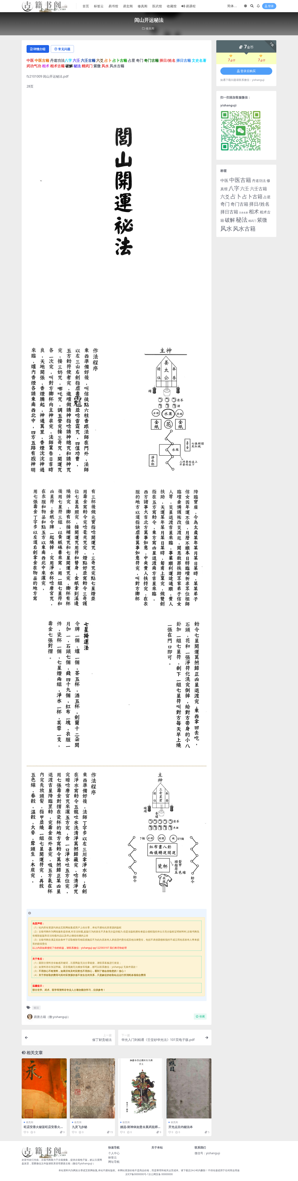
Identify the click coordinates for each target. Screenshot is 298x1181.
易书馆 (113, 6)
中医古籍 (240, 180)
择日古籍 (229, 212)
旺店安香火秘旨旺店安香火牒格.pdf (43, 1128)
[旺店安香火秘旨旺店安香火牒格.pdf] (44, 1088)
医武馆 (157, 6)
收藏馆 (172, 6)
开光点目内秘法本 (180, 1127)
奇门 (225, 204)
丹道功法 (259, 180)
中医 (224, 180)
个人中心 (114, 1153)
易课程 (191, 6)
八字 (233, 188)
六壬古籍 (258, 188)
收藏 (202, 1016)
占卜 (235, 196)
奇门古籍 (239, 204)
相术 (254, 211)
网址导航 (114, 1162)
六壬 (244, 188)
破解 (230, 219)
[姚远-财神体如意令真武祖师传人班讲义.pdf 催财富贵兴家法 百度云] (140, 1088)
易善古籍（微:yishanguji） (52, 1017)
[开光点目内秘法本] (188, 1088)
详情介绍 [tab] (39, 49)
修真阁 (142, 6)
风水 (226, 228)
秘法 (36, 1007)
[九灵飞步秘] (92, 1088)
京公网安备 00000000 (161, 1174)
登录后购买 (248, 71)
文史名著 (243, 212)
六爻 (225, 196)
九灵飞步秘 (79, 1127)
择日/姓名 (259, 204)
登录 (271, 6)
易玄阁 (128, 6)
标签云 (99, 6)
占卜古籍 (252, 196)
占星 (267, 196)
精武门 (252, 221)
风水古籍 (244, 228)
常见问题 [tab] (64, 49)
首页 (86, 6)
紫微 (262, 219)
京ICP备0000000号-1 (137, 1174)
